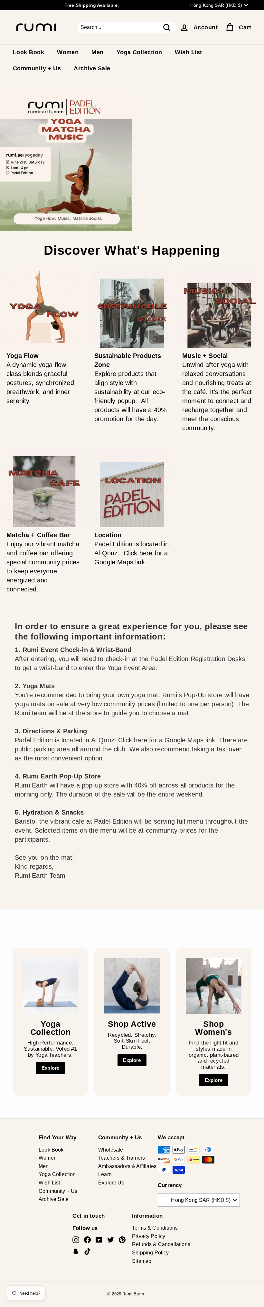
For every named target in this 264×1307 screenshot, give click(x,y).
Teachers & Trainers (121, 1158)
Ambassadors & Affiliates (127, 1166)
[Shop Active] (132, 986)
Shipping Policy (150, 1252)
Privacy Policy (148, 1236)
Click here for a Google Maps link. (167, 740)
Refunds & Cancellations (161, 1244)
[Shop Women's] (213, 986)
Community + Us (37, 68)
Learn (105, 1174)
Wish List (188, 52)
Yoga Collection (139, 52)
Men (97, 52)
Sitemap (141, 1261)
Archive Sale (92, 68)
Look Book (28, 52)
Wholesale (110, 1150)
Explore (50, 1068)
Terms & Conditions (155, 1228)
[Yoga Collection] (50, 986)
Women (68, 52)
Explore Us (111, 1182)
